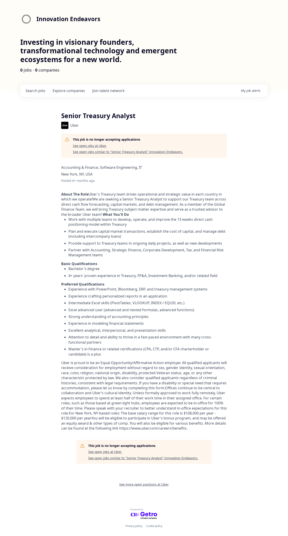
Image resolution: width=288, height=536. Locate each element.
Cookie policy (154, 526)
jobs (35, 90)
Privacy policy (134, 526)
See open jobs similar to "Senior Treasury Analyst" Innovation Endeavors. (128, 152)
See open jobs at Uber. (90, 146)
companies (69, 90)
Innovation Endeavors (68, 19)
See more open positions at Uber (144, 484)
